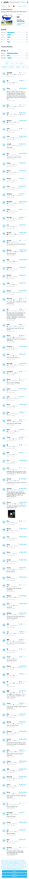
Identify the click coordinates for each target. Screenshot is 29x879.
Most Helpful (19, 63)
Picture (12, 63)
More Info (14, 876)
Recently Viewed (22, 6)
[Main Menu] (1, 2)
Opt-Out (14, 874)
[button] (21, 2)
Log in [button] (24, 2)
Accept (14, 871)
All (6, 63)
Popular (3, 6)
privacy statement (13, 862)
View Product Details (20, 24)
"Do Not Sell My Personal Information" (12, 868)
